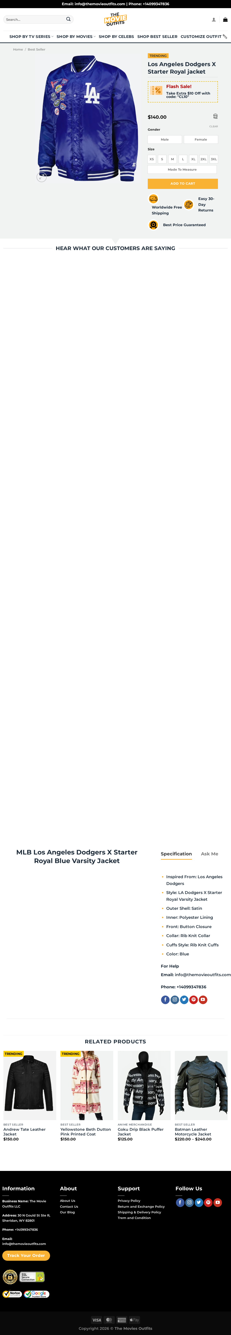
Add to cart (183, 183)
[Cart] (225, 19)
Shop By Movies (75, 36)
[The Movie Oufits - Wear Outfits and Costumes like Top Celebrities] (115, 19)
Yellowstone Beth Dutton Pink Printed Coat (85, 1132)
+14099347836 (191, 986)
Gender (154, 129)
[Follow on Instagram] (175, 1000)
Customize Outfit (201, 36)
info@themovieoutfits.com (203, 974)
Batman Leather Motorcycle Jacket (193, 1132)
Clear (213, 126)
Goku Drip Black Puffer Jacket (141, 1132)
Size (151, 149)
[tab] (176, 854)
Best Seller (36, 49)
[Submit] (68, 19)
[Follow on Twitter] (184, 1000)
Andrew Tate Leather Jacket (24, 1132)
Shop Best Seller (157, 36)
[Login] (214, 19)
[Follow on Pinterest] (193, 1000)
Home (18, 49)
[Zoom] (42, 177)
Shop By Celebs (116, 36)
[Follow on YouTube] (203, 1000)
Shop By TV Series (30, 36)
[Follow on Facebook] (165, 1000)
